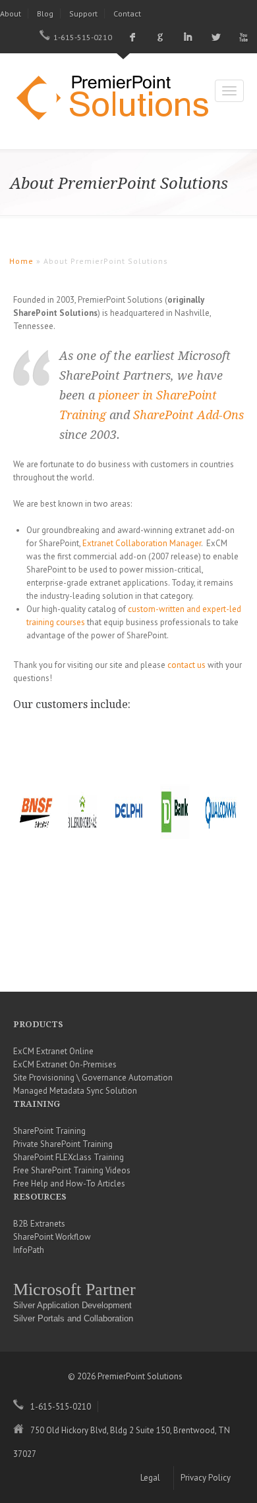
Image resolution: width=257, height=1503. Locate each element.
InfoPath (28, 1250)
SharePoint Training (49, 1130)
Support (83, 13)
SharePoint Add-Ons (188, 415)
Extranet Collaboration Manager (141, 543)
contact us (186, 665)
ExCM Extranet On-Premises (65, 1064)
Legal (150, 1477)
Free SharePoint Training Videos (71, 1170)
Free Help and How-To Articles (69, 1183)
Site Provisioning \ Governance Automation (93, 1077)
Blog (45, 13)
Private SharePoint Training (63, 1144)
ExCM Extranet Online (53, 1051)
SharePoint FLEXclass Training (68, 1157)
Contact (127, 13)
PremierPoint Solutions (118, 99)
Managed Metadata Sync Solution (75, 1090)
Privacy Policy (206, 1477)
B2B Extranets (39, 1223)
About (10, 13)
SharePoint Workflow (52, 1236)
